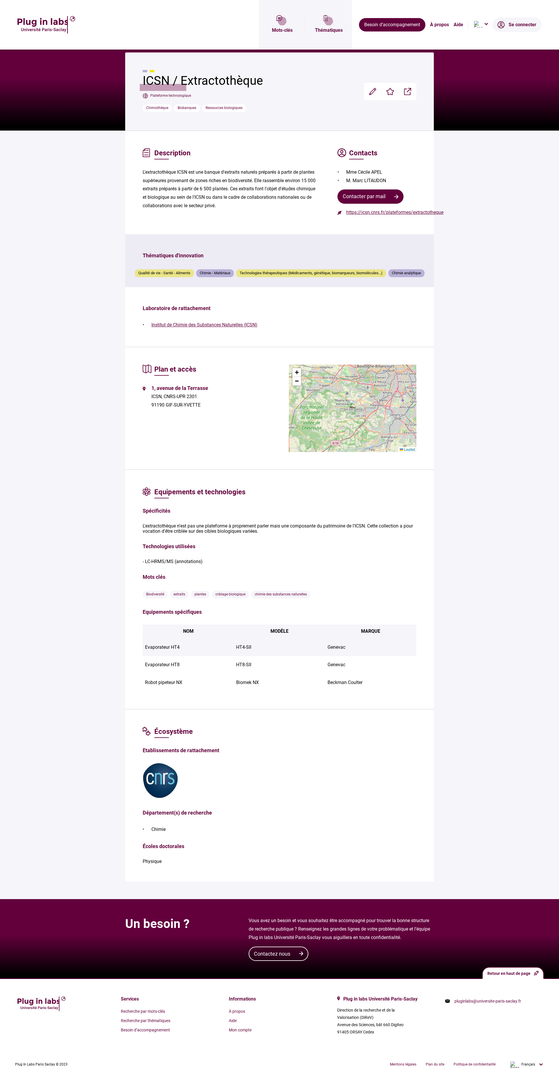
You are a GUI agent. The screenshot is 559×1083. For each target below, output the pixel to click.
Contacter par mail (364, 196)
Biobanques (187, 108)
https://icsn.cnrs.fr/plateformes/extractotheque (394, 212)
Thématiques (329, 30)
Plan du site (435, 1064)
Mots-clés (282, 30)
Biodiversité (155, 594)
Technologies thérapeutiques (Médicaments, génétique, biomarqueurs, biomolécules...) (311, 273)
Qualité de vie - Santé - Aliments (164, 273)
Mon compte (240, 1030)
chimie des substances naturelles (281, 594)
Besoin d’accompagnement (392, 24)
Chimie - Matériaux (215, 273)
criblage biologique (230, 594)
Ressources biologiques (224, 108)
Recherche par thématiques (145, 1020)
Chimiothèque (157, 108)
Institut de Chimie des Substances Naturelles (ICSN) (204, 325)
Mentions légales (403, 1064)
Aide (458, 24)
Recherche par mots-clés (143, 1011)
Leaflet (409, 449)
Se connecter (522, 24)
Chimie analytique (406, 273)
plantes (200, 594)
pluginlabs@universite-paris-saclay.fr (487, 1001)
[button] (352, 404)
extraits (179, 594)
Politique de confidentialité (475, 1064)
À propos (439, 24)
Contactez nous (272, 954)
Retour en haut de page (508, 973)
